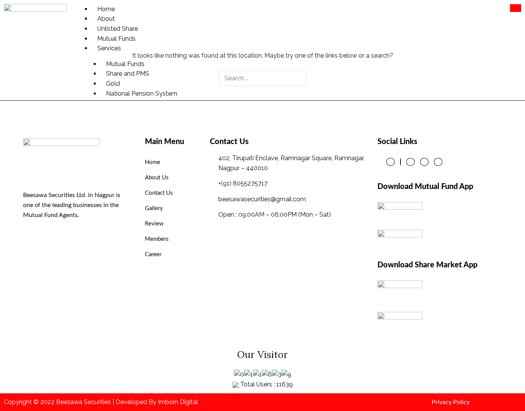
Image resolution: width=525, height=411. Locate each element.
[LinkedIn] (410, 162)
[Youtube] (438, 162)
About (106, 18)
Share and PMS (127, 73)
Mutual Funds (116, 38)
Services (109, 48)
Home (106, 9)
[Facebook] (390, 162)
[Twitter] (400, 162)
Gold (113, 83)
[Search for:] (263, 78)
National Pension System (141, 93)
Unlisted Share (117, 28)
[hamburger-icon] (515, 8)
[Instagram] (424, 162)
